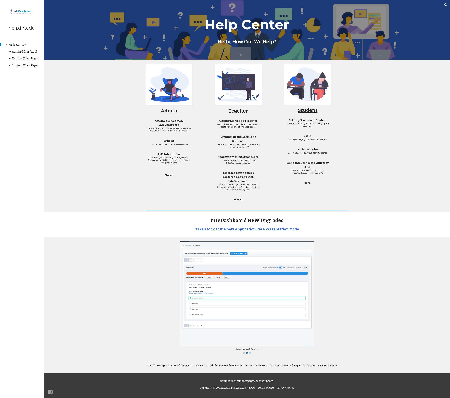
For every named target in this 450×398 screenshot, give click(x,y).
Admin (169, 111)
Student (307, 110)
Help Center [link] (17, 44)
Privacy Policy (285, 387)
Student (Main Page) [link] (25, 65)
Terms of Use (265, 387)
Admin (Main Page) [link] (24, 51)
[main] (247, 30)
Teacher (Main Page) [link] (25, 58)
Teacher (238, 111)
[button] (446, 5)
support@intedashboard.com (255, 381)
